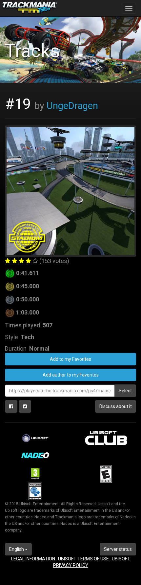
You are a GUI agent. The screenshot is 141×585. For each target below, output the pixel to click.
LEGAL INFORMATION (33, 558)
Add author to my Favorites (71, 375)
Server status (118, 549)
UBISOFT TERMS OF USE (84, 558)
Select (125, 390)
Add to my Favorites (70, 359)
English (17, 549)
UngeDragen (72, 105)
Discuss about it (115, 406)
